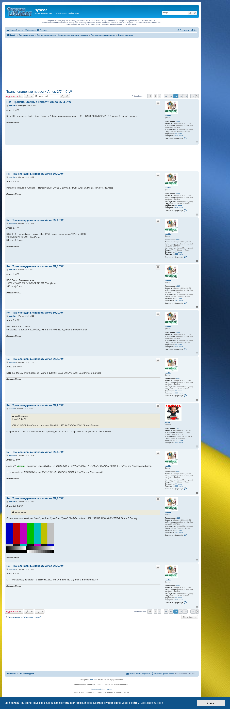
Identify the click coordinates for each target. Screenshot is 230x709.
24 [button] (180, 96)
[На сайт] (20, 11)
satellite (168, 116)
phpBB (92, 680)
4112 (178, 121)
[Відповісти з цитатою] (158, 103)
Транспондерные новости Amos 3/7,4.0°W (38, 91)
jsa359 (167, 423)
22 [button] (171, 96)
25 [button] (185, 96)
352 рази (179, 440)
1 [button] (159, 96)
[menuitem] (30, 30)
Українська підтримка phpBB (116, 684)
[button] (149, 96)
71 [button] (192, 96)
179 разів (179, 442)
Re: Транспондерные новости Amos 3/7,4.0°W (38, 102)
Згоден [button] (211, 703)
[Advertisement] (102, 63)
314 (177, 428)
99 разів (178, 133)
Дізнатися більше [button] (152, 702)
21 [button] (166, 96)
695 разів (179, 135)
